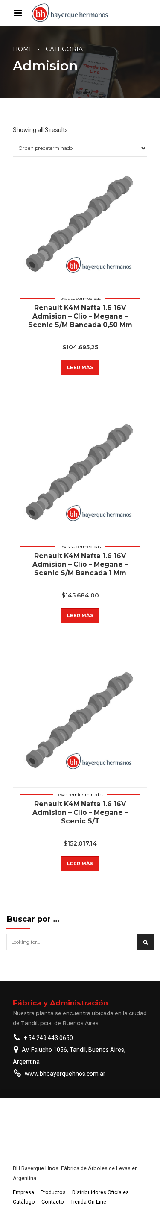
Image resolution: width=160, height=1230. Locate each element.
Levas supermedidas (80, 298)
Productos (53, 1192)
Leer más (80, 367)
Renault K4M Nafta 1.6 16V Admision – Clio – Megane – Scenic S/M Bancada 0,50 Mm (80, 316)
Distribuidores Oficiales (100, 1192)
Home (23, 49)
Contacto (52, 1201)
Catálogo (24, 1201)
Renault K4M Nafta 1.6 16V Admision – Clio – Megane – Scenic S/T (80, 812)
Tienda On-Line (88, 1201)
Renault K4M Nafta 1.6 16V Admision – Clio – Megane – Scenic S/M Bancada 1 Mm (80, 564)
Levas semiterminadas (80, 794)
